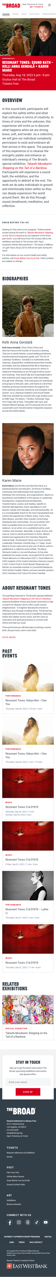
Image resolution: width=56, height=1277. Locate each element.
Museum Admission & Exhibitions (21, 1152)
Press (22, 1242)
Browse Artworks (14, 1204)
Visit (10, 1167)
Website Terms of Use (14, 1253)
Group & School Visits (16, 1184)
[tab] (5, 14)
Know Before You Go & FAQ (26, 258)
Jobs (11, 1242)
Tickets (12, 1147)
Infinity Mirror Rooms (15, 1176)
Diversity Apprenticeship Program (22, 1236)
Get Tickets (36, 7)
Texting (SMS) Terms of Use (40, 1253)
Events (9, 1156)
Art (9, 1195)
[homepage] (11, 5)
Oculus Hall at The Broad (18, 79)
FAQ (31, 1242)
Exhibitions (11, 1200)
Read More (9, 637)
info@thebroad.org (14, 1133)
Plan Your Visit (13, 1172)
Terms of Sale (26, 1253)
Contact (38, 1242)
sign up (28, 1091)
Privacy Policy (11, 1255)
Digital (48, 1236)
